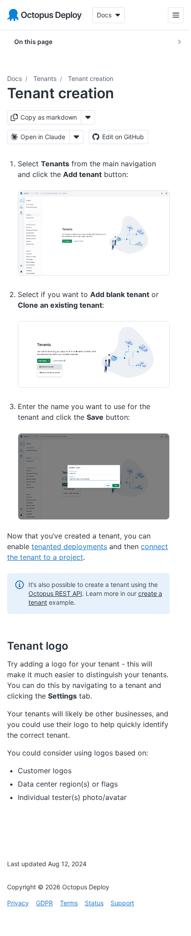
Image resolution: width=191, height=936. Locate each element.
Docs (14, 78)
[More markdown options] (88, 117)
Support (122, 903)
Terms (69, 903)
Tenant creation (90, 78)
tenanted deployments (69, 546)
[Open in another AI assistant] (76, 137)
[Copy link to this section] (78, 645)
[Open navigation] (169, 15)
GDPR (44, 903)
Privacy (18, 903)
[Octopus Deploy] (44, 15)
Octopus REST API (55, 593)
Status (94, 903)
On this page (33, 41)
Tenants (44, 78)
